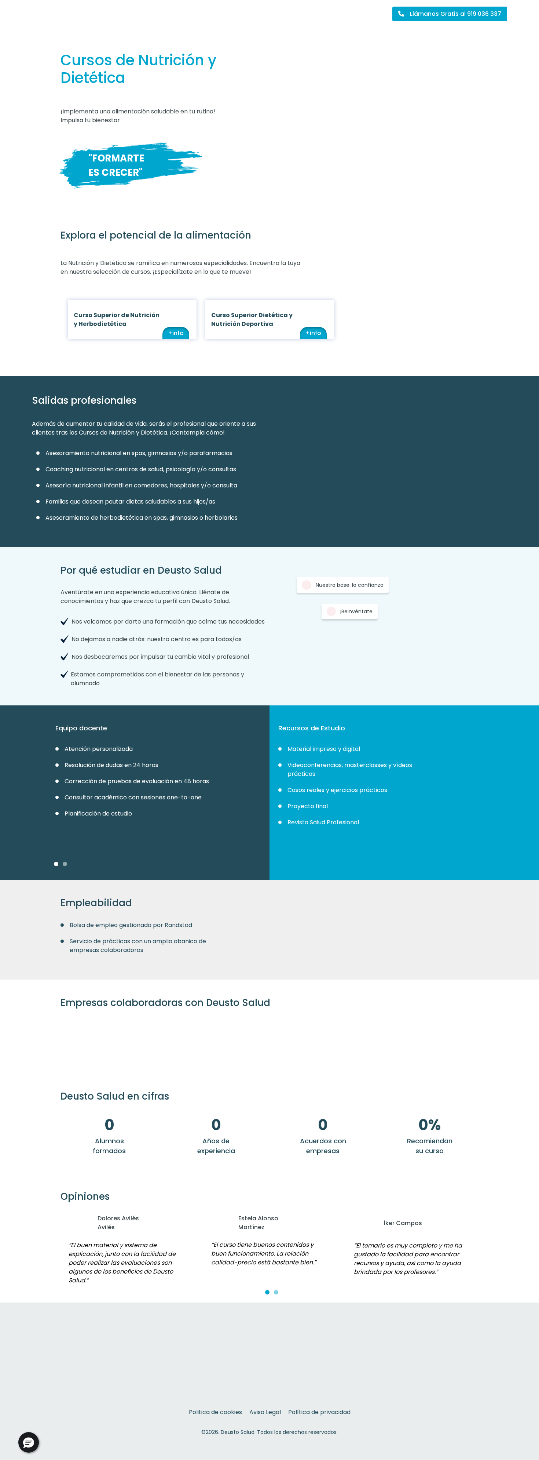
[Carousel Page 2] (65, 864)
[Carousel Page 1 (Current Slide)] (56, 864)
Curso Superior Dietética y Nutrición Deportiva (252, 319)
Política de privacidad (319, 1412)
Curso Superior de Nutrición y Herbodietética (117, 319)
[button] (28, 1442)
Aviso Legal (265, 1412)
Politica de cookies (215, 1412)
